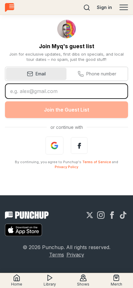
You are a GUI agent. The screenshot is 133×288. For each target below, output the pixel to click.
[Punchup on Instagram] (101, 215)
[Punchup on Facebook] (112, 215)
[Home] (9, 7)
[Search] (87, 7)
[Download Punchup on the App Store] (23, 230)
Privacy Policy (66, 167)
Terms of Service (96, 162)
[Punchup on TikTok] (123, 215)
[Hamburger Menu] (124, 7)
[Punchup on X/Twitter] (90, 215)
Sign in (104, 7)
